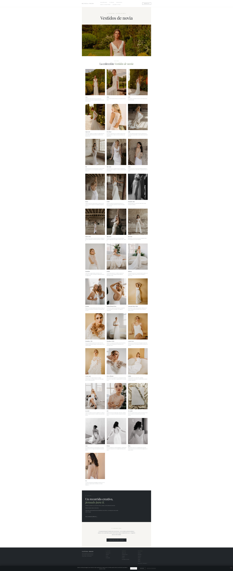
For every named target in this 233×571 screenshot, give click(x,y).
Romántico (139, 556)
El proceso (111, 2)
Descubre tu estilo (116, 4)
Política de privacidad (151, 568)
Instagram (123, 556)
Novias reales (119, 2)
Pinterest (123, 557)
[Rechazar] (231, 567)
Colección (107, 554)
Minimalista (139, 554)
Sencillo (139, 559)
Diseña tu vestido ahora (105, 4)
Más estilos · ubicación (142, 563)
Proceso (107, 556)
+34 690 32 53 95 (124, 554)
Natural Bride (88, 3)
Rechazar (142, 568)
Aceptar (133, 568)
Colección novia (103, 2)
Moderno (139, 557)
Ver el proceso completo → (91, 516)
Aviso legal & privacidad (125, 559)
